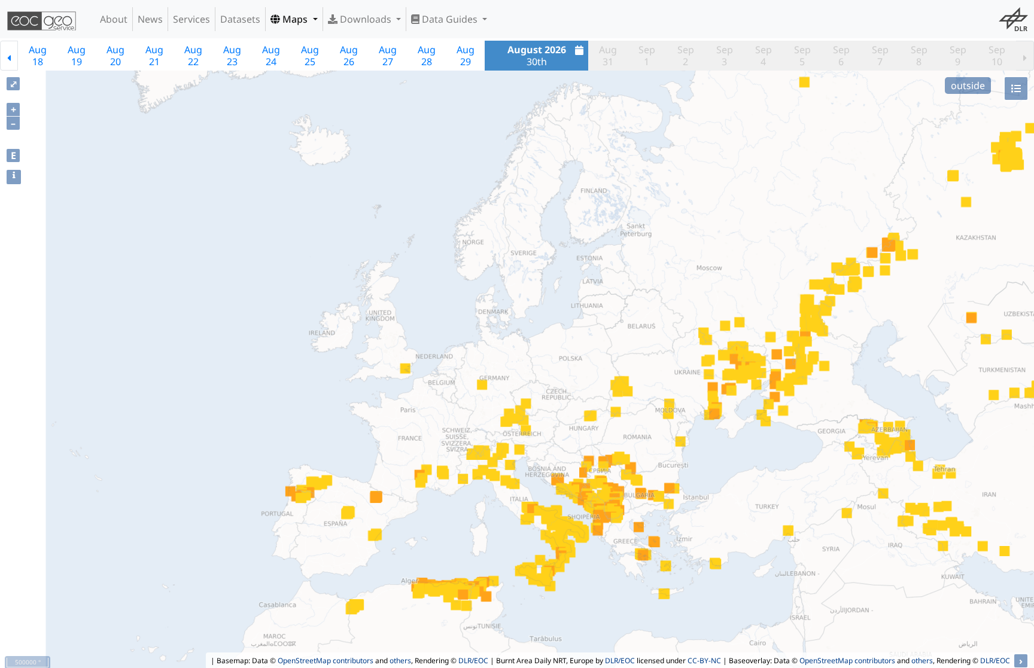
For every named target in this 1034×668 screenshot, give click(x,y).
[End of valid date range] (1025, 56)
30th (536, 55)
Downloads (365, 19)
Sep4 (763, 55)
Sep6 (841, 55)
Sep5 (802, 55)
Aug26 (349, 55)
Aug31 (608, 55)
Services (191, 19)
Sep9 (958, 55)
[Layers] (1016, 88)
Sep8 (919, 55)
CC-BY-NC (704, 660)
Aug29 (466, 55)
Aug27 (388, 55)
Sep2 (685, 55)
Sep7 (880, 55)
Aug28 (427, 55)
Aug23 (232, 55)
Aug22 (193, 55)
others (400, 660)
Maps (295, 19)
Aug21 (154, 55)
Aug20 (115, 55)
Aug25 (310, 55)
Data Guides (449, 19)
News (150, 19)
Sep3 (724, 55)
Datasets (240, 19)
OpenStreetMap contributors (325, 660)
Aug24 (271, 55)
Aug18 (38, 55)
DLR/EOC (473, 660)
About (113, 19)
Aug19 (77, 55)
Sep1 (646, 55)
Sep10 (997, 55)
